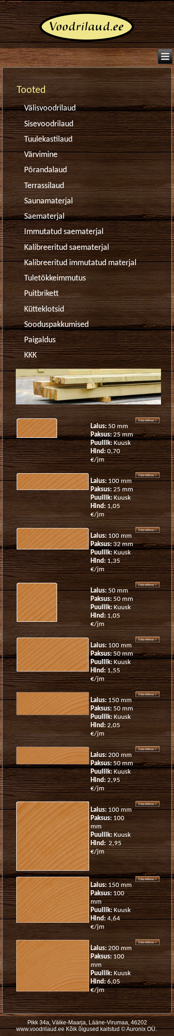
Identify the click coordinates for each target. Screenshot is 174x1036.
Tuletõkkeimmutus (55, 278)
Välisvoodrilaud (50, 108)
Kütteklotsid (44, 309)
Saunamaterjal (48, 201)
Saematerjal (44, 216)
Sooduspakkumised (56, 324)
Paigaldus (40, 340)
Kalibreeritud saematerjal (66, 247)
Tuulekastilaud (48, 139)
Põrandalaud (45, 170)
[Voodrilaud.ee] (87, 43)
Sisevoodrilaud (48, 124)
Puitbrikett (41, 293)
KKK (30, 355)
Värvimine (41, 154)
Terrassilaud (44, 186)
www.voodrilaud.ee (40, 1029)
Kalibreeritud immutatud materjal (80, 263)
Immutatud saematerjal (63, 232)
